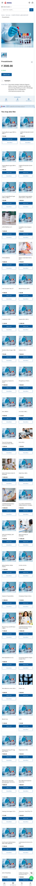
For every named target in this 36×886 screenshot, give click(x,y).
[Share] (31, 62)
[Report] (32, 3)
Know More (9, 142)
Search (31, 9)
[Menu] (2, 3)
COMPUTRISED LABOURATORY (19, 15)
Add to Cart (6, 74)
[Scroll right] (31, 130)
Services (8, 15)
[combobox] (15, 9)
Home (3, 15)
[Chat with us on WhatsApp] (31, 878)
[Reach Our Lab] (29, 3)
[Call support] (31, 873)
